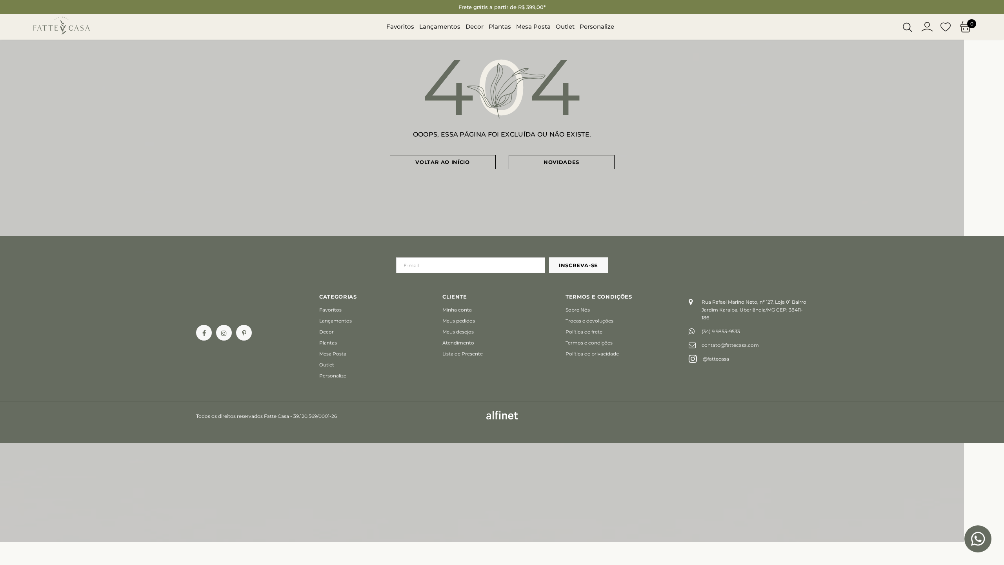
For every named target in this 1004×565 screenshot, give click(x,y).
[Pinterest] (244, 333)
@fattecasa (716, 359)
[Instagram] (224, 333)
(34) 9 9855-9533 (721, 331)
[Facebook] (204, 333)
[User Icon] (927, 27)
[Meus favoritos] (945, 27)
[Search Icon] (907, 27)
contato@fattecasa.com (730, 345)
